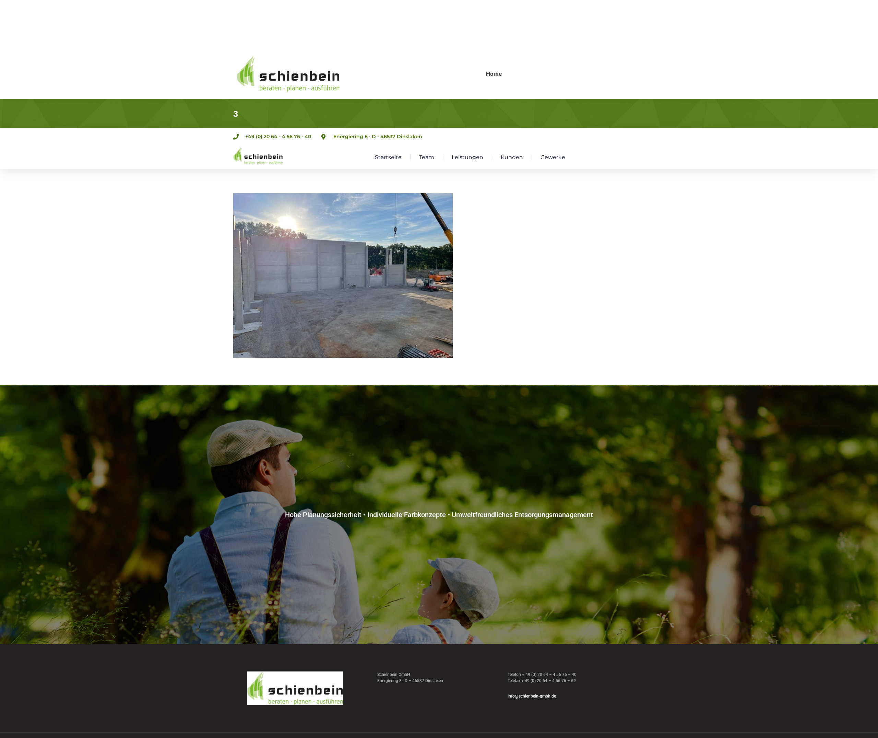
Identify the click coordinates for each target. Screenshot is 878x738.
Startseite (388, 157)
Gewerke (553, 157)
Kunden (512, 157)
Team (426, 157)
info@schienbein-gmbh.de (532, 696)
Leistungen (467, 157)
